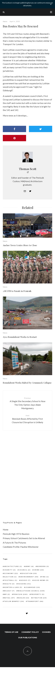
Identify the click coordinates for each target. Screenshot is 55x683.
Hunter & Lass (13, 587)
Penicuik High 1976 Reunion (16, 534)
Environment (29, 577)
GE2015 (25, 580)
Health (9, 584)
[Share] (14, 129)
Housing (24, 584)
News (5, 21)
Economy (11, 573)
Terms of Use (11, 632)
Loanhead (32, 587)
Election (10, 577)
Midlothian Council (31, 591)
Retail (9, 598)
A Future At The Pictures (14, 542)
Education (29, 573)
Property (37, 594)
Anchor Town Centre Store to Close (20, 245)
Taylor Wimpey (14, 601)
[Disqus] (27, 472)
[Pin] (14, 138)
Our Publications (27, 638)
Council (25, 570)
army (29, 566)
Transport (35, 601)
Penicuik (20, 594)
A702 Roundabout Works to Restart (20, 337)
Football (10, 580)
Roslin (23, 598)
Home (5, 529)
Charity (10, 570)
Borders (43, 566)
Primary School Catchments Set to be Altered (24, 538)
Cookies (46, 632)
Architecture (13, 566)
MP (7, 594)
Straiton (39, 598)
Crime (39, 570)
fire (45, 577)
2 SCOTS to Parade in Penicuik (17, 291)
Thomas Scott (27, 169)
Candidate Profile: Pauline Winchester (21, 547)
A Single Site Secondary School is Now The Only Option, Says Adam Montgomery (27, 403)
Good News (41, 580)
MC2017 (9, 591)
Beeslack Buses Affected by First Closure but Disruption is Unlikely (27, 418)
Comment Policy (30, 632)
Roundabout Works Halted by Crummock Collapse (27, 382)
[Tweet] (40, 129)
